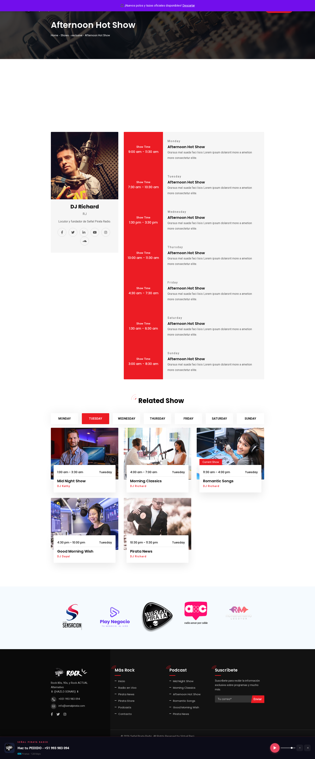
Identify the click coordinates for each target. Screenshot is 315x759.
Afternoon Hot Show (187, 694)
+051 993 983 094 (69, 699)
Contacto (125, 714)
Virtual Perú (187, 736)
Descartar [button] (188, 5)
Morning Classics (146, 481)
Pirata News (141, 551)
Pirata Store (126, 701)
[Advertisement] (157, 86)
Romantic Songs (218, 481)
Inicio (121, 681)
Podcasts (124, 707)
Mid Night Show (71, 481)
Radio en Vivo (127, 688)
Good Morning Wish (75, 551)
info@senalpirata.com (72, 705)
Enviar (258, 699)
